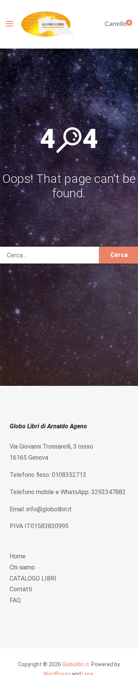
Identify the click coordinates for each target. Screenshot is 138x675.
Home (18, 556)
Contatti (21, 589)
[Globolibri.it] (47, 24)
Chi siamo (22, 567)
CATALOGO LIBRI (33, 578)
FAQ (15, 600)
